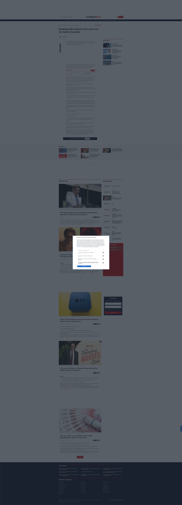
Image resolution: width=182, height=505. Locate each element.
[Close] (107, 237)
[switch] (103, 252)
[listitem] (91, 250)
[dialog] (91, 252)
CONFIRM (84, 266)
